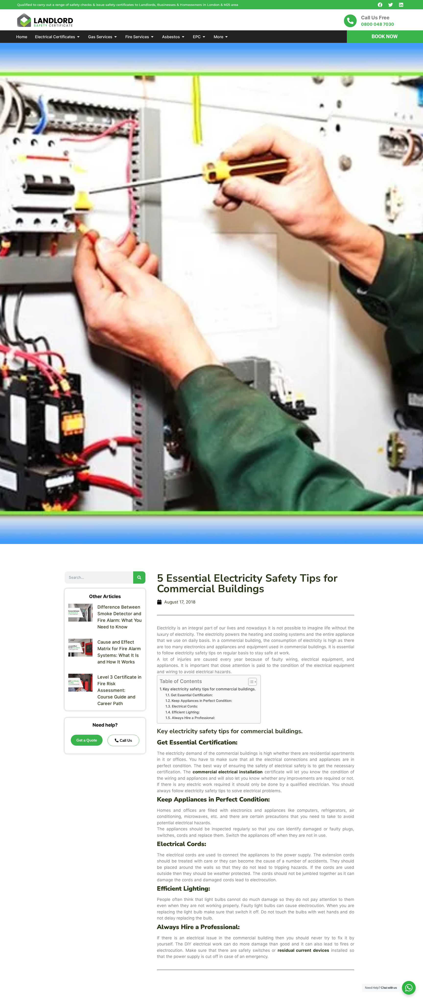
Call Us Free (375, 18)
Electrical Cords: (185, 706)
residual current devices (303, 950)
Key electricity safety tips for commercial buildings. (209, 689)
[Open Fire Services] (152, 37)
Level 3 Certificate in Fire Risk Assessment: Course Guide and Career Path (119, 690)
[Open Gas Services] (116, 37)
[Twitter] (390, 4)
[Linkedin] (401, 4)
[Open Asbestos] (183, 37)
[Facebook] (380, 4)
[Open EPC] (204, 37)
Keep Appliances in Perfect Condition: (202, 701)
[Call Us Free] (350, 21)
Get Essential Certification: (192, 695)
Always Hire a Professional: (193, 718)
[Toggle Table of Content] (250, 682)
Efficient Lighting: (186, 712)
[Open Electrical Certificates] (78, 37)
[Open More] (226, 37)
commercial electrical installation (228, 771)
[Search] (139, 577)
